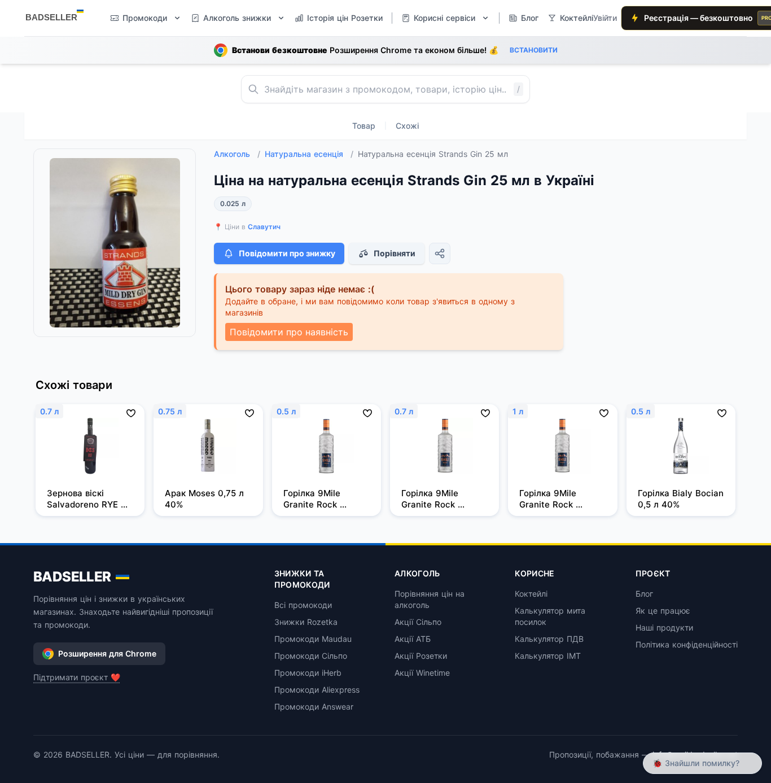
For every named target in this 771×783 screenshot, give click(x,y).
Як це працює (663, 610)
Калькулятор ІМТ (548, 655)
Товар (363, 125)
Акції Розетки (421, 655)
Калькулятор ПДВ (549, 639)
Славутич (264, 226)
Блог (644, 593)
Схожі (407, 125)
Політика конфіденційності (687, 644)
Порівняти (394, 253)
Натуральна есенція (309, 154)
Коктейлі (531, 593)
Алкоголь (237, 154)
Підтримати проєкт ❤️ (76, 677)
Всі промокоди (303, 605)
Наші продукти (664, 627)
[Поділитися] (439, 253)
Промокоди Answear (313, 706)
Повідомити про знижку (287, 253)
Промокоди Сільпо (310, 655)
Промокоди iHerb (307, 672)
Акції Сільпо (418, 622)
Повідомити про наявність (289, 332)
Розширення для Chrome (107, 653)
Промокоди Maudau (313, 639)
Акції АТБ (413, 639)
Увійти (605, 18)
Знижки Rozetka (306, 622)
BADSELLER (72, 576)
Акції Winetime (422, 672)
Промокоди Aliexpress (317, 689)
